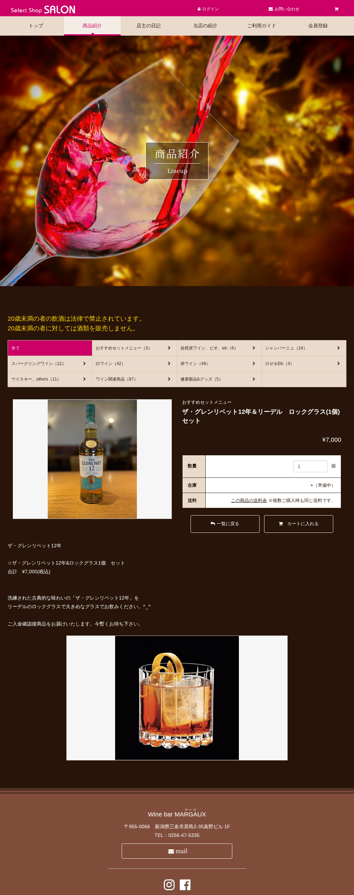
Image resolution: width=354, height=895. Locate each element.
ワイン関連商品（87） (117, 379)
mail (181, 851)
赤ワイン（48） (195, 363)
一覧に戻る (228, 523)
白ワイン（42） (110, 363)
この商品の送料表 (249, 500)
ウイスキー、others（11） (36, 379)
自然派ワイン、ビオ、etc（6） (209, 348)
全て (15, 348)
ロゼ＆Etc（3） (279, 363)
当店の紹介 (205, 25)
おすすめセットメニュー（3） (124, 348)
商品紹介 (92, 25)
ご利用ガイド (261, 25)
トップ (36, 25)
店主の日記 (149, 25)
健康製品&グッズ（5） (201, 379)
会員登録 (318, 25)
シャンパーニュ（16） (286, 348)
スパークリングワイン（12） (38, 363)
